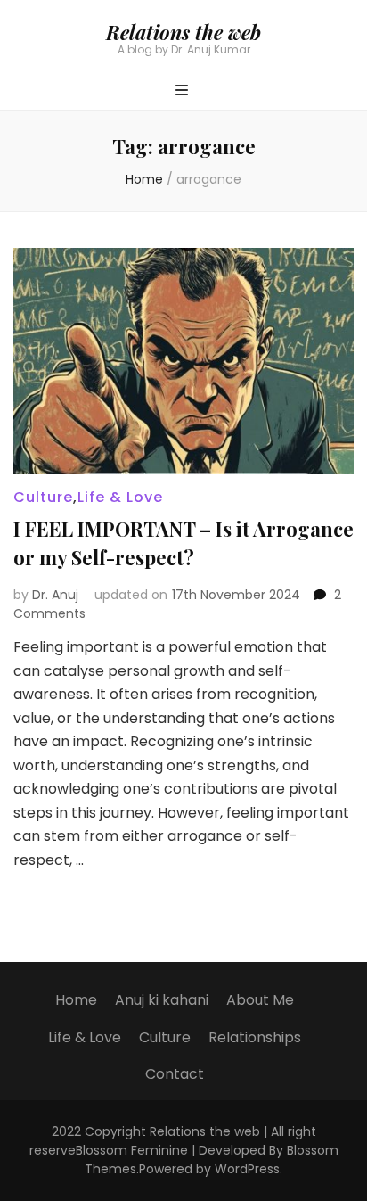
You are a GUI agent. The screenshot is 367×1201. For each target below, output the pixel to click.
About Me (260, 1000)
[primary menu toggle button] (183, 91)
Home (76, 1000)
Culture (43, 497)
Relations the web (183, 32)
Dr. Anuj (55, 595)
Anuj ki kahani (161, 1000)
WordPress (247, 1169)
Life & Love (120, 497)
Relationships (254, 1037)
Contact (174, 1074)
